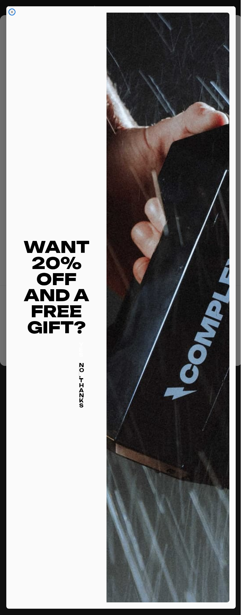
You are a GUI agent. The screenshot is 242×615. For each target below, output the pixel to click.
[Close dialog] (12, 12)
